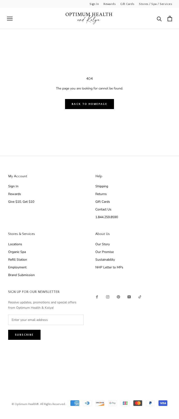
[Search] (159, 18)
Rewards (109, 4)
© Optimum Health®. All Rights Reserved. (39, 404)
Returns (101, 194)
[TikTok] (139, 296)
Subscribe (24, 334)
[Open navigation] (10, 19)
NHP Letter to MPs (109, 267)
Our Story (102, 244)
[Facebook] (97, 296)
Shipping (101, 186)
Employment (17, 267)
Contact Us (103, 209)
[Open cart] (170, 18)
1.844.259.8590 (106, 217)
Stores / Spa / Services (155, 4)
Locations (15, 244)
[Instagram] (107, 296)
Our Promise (104, 252)
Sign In (94, 4)
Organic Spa (17, 252)
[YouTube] (129, 296)
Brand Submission (21, 275)
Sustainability (105, 259)
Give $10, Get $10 (21, 201)
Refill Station (17, 259)
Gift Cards (127, 4)
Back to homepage (89, 104)
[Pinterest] (118, 296)
